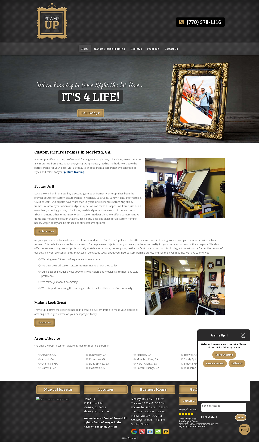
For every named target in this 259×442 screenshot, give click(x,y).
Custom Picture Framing (109, 48)
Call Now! (237, 363)
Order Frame (46, 231)
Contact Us (171, 48)
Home (85, 48)
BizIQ (204, 416)
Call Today (89, 113)
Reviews (136, 48)
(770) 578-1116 (202, 22)
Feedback (153, 48)
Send (241, 417)
